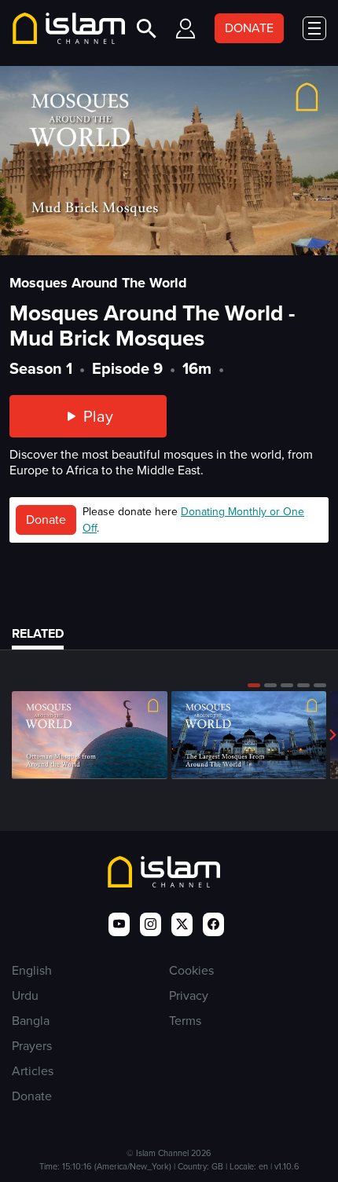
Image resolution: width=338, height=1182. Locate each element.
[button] (254, 684)
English (32, 970)
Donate (46, 519)
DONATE (249, 28)
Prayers (32, 1046)
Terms (185, 1021)
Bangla (31, 1021)
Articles (32, 1071)
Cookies (191, 970)
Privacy (188, 995)
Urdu (25, 995)
